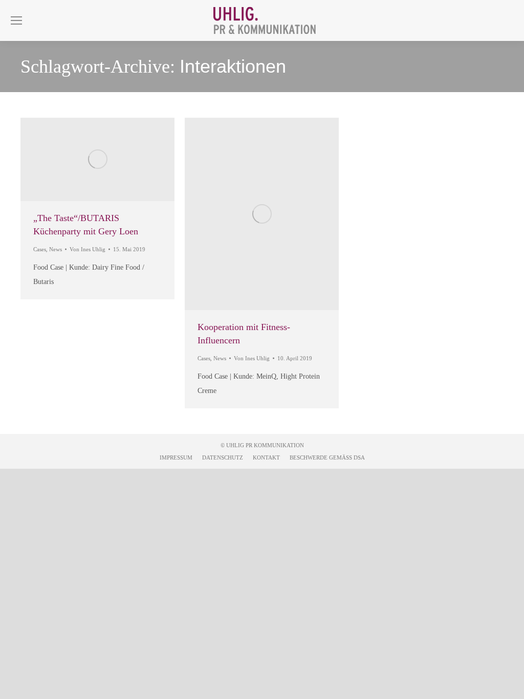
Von (87, 249)
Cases (39, 249)
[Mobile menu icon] (16, 20)
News (55, 249)
